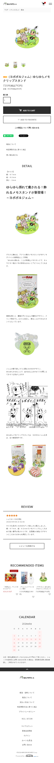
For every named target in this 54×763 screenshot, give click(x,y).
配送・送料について (27, 693)
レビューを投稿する (27, 546)
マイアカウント (27, 726)
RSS (23, 719)
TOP (6, 10)
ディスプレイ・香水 (17, 10)
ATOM (29, 719)
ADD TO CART (29, 110)
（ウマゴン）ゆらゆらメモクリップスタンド (43, 587)
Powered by (20, 756)
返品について (11, 144)
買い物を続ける (12, 155)
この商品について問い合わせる (27, 128)
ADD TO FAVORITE (28, 119)
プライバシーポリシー (27, 712)
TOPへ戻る (27, 669)
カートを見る (27, 740)
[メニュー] (50, 4)
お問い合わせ (27, 745)
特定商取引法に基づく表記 (16, 150)
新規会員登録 (27, 731)
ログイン (27, 736)
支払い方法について (27, 702)
